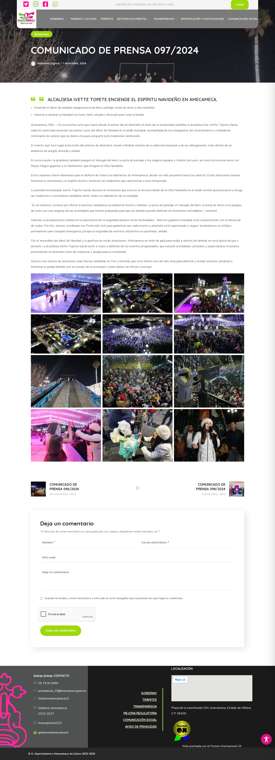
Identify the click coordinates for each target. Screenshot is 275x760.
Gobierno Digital (48, 63)
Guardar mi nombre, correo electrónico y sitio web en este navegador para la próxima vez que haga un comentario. (114, 598)
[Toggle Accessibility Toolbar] (266, 739)
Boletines (42, 34)
